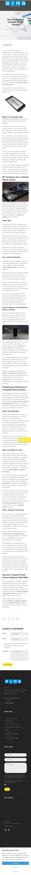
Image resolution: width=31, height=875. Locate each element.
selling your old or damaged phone (13, 533)
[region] (15, 861)
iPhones (11, 601)
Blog (7, 729)
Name (4, 633)
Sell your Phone (10, 723)
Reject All (15, 871)
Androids (17, 601)
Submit (7, 789)
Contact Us (9, 720)
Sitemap (8, 731)
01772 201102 (10, 703)
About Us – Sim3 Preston (12, 725)
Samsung (24, 601)
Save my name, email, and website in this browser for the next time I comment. (16, 645)
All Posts (16, 28)
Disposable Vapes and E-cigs (13, 727)
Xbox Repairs (9, 736)
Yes (7, 784)
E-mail (4, 638)
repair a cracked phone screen (11, 373)
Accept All (15, 863)
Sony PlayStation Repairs (12, 738)
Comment (5, 651)
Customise (15, 867)
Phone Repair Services (12, 718)
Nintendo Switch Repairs (12, 733)
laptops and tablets (14, 603)
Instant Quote (25, 440)
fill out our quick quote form (10, 503)
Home (10, 28)
